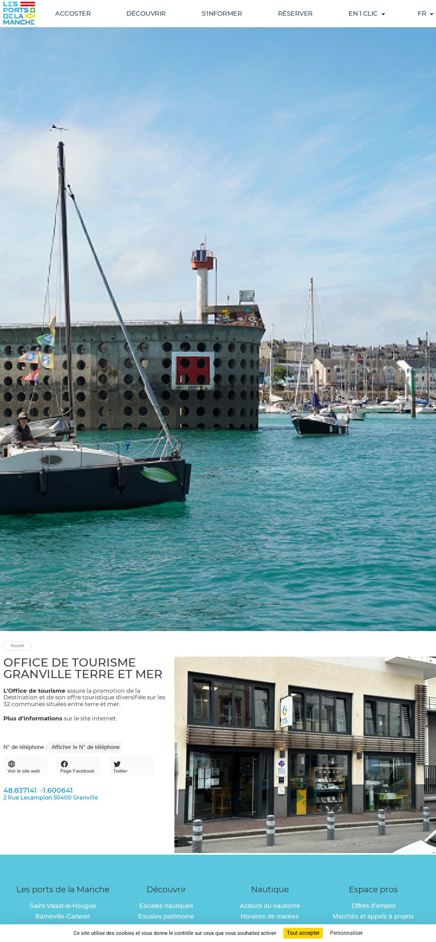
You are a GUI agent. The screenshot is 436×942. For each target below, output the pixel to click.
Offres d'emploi (373, 905)
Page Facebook (77, 771)
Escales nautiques (166, 905)
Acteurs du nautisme (270, 905)
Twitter (120, 771)
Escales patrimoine (166, 916)
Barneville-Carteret (62, 916)
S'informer (222, 13)
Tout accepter (303, 933)
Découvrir (146, 13)
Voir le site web (23, 771)
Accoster (73, 13)
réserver (295, 13)
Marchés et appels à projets (373, 916)
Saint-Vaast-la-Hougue (63, 905)
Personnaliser (346, 933)
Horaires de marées (270, 916)
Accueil (17, 645)
